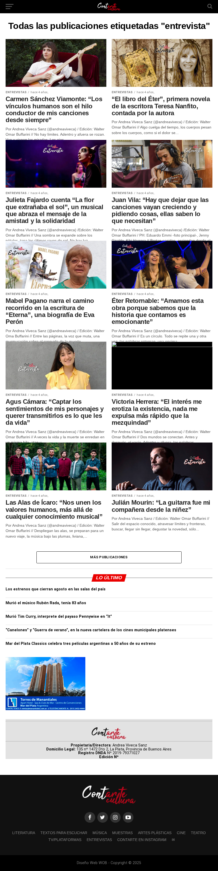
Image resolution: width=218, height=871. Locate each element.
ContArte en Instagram (141, 840)
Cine (181, 833)
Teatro (198, 833)
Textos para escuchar (63, 833)
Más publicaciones (109, 557)
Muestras (122, 833)
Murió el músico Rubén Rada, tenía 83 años (46, 603)
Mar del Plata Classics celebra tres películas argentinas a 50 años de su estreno (81, 643)
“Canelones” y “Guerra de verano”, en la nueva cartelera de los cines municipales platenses (91, 630)
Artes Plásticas (154, 833)
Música (100, 833)
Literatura (23, 833)
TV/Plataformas (64, 840)
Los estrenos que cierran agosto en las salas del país (56, 589)
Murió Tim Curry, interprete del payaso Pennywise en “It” (59, 616)
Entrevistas (99, 840)
